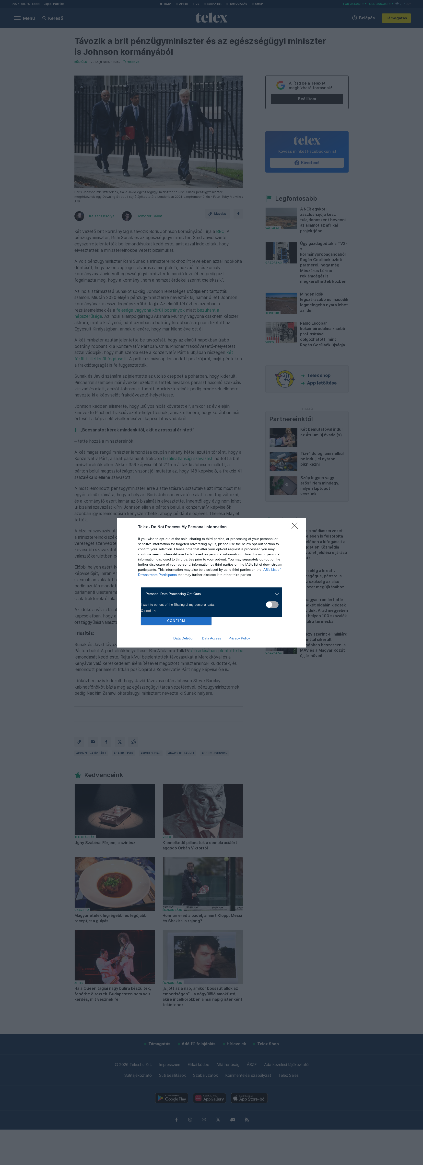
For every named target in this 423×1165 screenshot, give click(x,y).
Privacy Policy (239, 638)
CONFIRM (176, 621)
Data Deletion (183, 638)
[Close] (296, 527)
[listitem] (210, 593)
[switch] (272, 604)
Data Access (211, 638)
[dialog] (211, 583)
